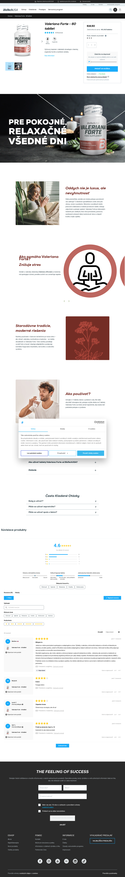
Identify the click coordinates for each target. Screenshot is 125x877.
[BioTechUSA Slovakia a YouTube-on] (57, 863)
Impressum (66, 850)
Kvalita (32, 615)
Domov (10, 16)
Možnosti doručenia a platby (44, 843)
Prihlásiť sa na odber (62, 818)
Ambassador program (113, 4)
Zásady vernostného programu (72, 846)
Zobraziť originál (58, 666)
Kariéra (101, 4)
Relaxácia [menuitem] (62, 587)
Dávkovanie (41, 615)
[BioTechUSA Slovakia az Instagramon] (48, 863)
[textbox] (24, 607)
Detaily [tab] (62, 429)
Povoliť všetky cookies (90, 453)
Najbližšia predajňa (102, 841)
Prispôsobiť (61, 453)
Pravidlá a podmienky (110, 873)
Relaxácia (24, 615)
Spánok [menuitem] (53, 587)
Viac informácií (49, 55)
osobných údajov (48, 807)
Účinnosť (8, 615)
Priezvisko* (44, 788)
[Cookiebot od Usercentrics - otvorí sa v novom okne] (95, 422)
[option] (22, 40)
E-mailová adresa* (46, 796)
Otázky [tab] (17, 593)
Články (85, 4)
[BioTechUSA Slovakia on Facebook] (40, 863)
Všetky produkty (13, 850)
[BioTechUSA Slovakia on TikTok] (84, 863)
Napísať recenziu (114, 598)
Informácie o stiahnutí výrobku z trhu (47, 846)
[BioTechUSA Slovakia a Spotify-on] (66, 863)
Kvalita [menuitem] (71, 587)
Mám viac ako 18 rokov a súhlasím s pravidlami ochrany (61, 806)
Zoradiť (100, 632)
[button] (54, 34)
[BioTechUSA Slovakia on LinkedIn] (75, 863)
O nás (92, 4)
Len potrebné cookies (34, 453)
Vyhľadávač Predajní (101, 835)
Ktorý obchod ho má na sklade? (97, 77)
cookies (35, 873)
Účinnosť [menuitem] (44, 587)
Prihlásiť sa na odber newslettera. (53, 811)
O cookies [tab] (91, 429)
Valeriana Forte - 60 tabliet (19, 647)
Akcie (10, 839)
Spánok (16, 615)
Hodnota (50, 615)
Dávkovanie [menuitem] (80, 587)
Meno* (67, 788)
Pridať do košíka (102, 69)
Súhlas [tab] (33, 429)
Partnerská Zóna (40, 850)
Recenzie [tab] (8, 593)
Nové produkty (13, 846)
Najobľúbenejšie (13, 843)
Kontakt (37, 839)
